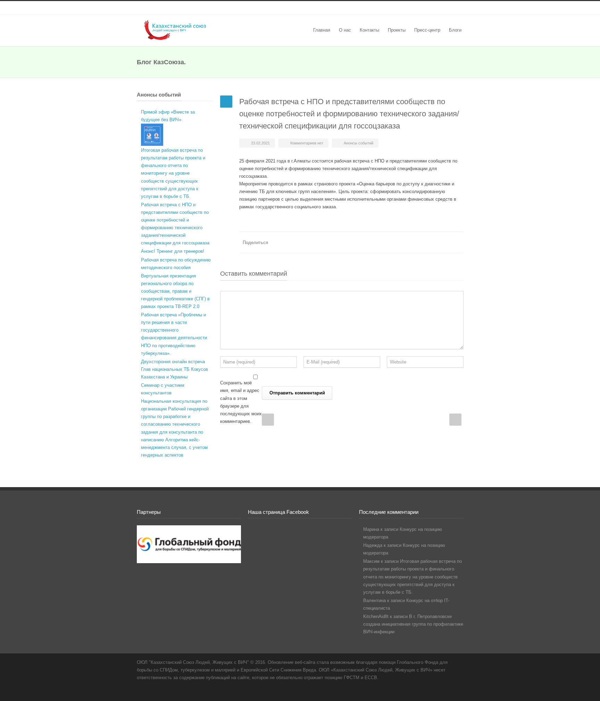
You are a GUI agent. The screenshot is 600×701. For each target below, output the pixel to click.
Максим (371, 561)
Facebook (276, 8)
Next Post (455, 420)
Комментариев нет (306, 143)
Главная (321, 30)
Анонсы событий (358, 143)
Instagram (290, 8)
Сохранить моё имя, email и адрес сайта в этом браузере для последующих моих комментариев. (241, 402)
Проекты (397, 30)
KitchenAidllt (376, 616)
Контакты (369, 30)
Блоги (455, 30)
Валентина (374, 600)
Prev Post (268, 420)
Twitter (428, 242)
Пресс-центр (427, 30)
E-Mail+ (456, 242)
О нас (345, 30)
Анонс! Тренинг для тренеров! (172, 251)
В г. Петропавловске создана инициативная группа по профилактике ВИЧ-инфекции (413, 624)
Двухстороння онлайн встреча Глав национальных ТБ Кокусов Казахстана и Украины (174, 369)
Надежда (372, 545)
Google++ (442, 242)
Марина (371, 529)
